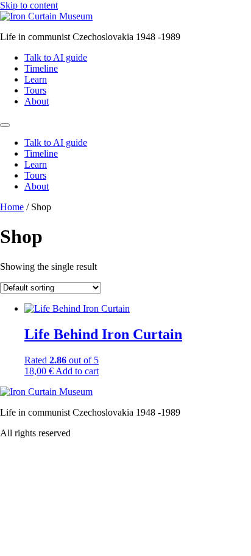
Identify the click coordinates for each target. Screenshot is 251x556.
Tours (35, 90)
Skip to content (29, 5)
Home (12, 207)
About (36, 101)
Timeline (41, 68)
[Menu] (5, 125)
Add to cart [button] (77, 371)
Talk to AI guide (55, 57)
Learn (35, 79)
